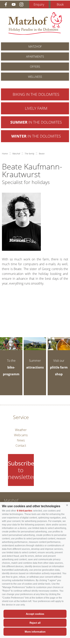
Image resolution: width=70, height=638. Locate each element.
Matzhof (35, 23)
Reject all (35, 622)
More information (35, 631)
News (21, 440)
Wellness (35, 77)
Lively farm (36, 108)
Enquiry (39, 4)
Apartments (35, 56)
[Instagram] (21, 4)
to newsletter (21, 470)
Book (60, 4)
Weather (21, 430)
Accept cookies (35, 613)
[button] (67, 505)
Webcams (21, 435)
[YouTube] (14, 4)
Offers (35, 66)
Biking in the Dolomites (36, 94)
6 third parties (24, 510)
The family (29, 153)
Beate (42, 153)
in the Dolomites (36, 122)
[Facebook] (6, 4)
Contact (21, 445)
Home (5, 153)
